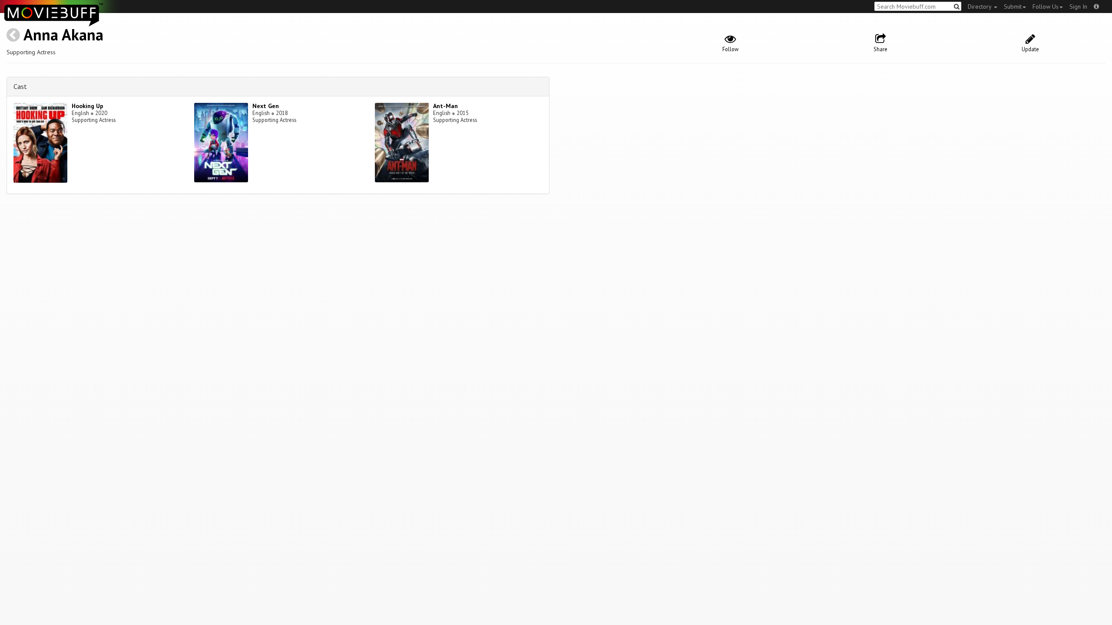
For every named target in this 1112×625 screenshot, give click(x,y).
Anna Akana (63, 34)
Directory (980, 6)
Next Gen (265, 106)
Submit (1013, 6)
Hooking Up (87, 106)
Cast (20, 86)
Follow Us (1046, 6)
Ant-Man (445, 106)
